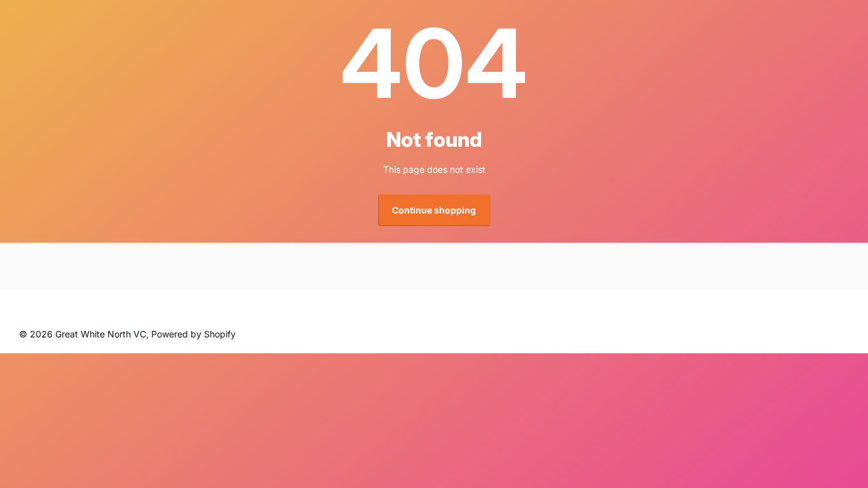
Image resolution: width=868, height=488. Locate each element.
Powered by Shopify (193, 334)
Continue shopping (434, 210)
